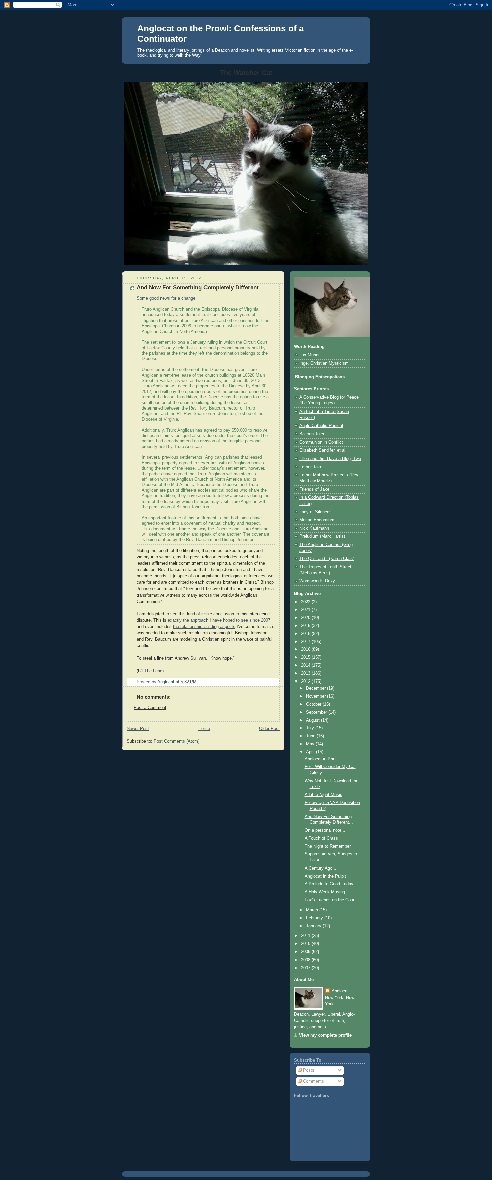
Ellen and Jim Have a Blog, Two (330, 458)
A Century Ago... (320, 868)
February (315, 918)
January (314, 926)
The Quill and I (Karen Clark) (326, 558)
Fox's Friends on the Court (330, 900)
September (317, 712)
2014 (306, 665)
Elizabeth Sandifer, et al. (323, 450)
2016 (306, 649)
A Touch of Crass (321, 838)
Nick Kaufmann (314, 528)
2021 (306, 609)
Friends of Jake (314, 489)
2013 (306, 673)
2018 (306, 633)
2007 (306, 968)
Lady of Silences (315, 512)
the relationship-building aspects (204, 626)
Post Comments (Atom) (176, 741)
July (310, 728)
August (313, 720)
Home (204, 728)
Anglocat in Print (321, 759)
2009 (306, 951)
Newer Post (138, 728)
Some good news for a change (166, 298)
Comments (313, 1081)
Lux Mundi (309, 355)
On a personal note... (325, 830)
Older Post (269, 728)
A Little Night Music (323, 794)
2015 (306, 657)
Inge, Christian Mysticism (324, 363)
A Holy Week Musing (325, 892)
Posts (308, 1070)
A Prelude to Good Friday (329, 884)
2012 (306, 681)
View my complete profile (325, 1035)
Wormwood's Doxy (317, 581)
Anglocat (340, 991)
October (314, 704)
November (316, 696)
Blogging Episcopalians (320, 377)
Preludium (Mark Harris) (322, 536)
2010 (306, 943)
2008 (306, 960)
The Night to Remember (328, 846)
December (316, 688)
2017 (306, 641)
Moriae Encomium (316, 520)
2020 (306, 617)
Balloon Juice (312, 434)
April (311, 752)
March (312, 910)
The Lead (153, 671)
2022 (306, 602)
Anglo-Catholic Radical (321, 425)
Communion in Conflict (321, 442)
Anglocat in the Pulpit (325, 876)
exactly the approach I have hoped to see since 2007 (219, 620)
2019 (306, 625)
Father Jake (310, 467)
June (311, 736)
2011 (306, 935)
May (311, 744)
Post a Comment (150, 707)
